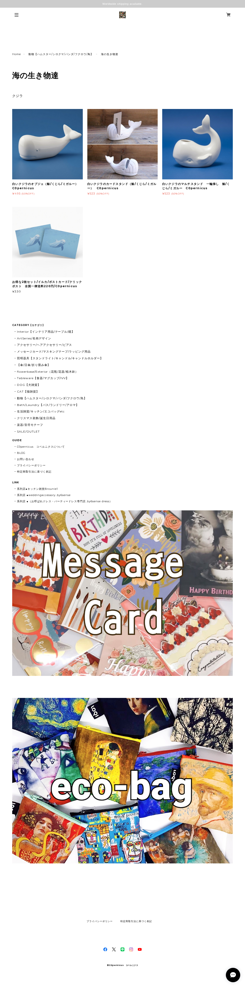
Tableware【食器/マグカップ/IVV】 (43, 378)
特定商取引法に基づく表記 (34, 471)
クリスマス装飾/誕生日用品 (36, 418)
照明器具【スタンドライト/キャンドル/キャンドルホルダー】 (60, 358)
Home (16, 54)
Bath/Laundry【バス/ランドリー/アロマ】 (48, 405)
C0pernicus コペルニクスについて (41, 446)
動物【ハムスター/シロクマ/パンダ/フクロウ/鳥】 (60, 54)
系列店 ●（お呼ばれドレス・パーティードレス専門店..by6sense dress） (64, 501)
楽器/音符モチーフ (30, 425)
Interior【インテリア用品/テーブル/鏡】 (46, 331)
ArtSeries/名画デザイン (34, 338)
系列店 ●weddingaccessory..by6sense (44, 495)
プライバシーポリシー (31, 465)
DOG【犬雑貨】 (29, 385)
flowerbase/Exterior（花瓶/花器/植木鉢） (47, 371)
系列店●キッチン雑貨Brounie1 (37, 489)
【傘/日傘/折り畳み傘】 (33, 365)
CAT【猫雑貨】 (28, 391)
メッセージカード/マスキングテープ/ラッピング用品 (54, 351)
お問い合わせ (25, 459)
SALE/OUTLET (28, 431)
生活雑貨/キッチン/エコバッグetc (40, 411)
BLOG (21, 453)
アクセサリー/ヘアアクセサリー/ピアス (44, 345)
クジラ (17, 96)
